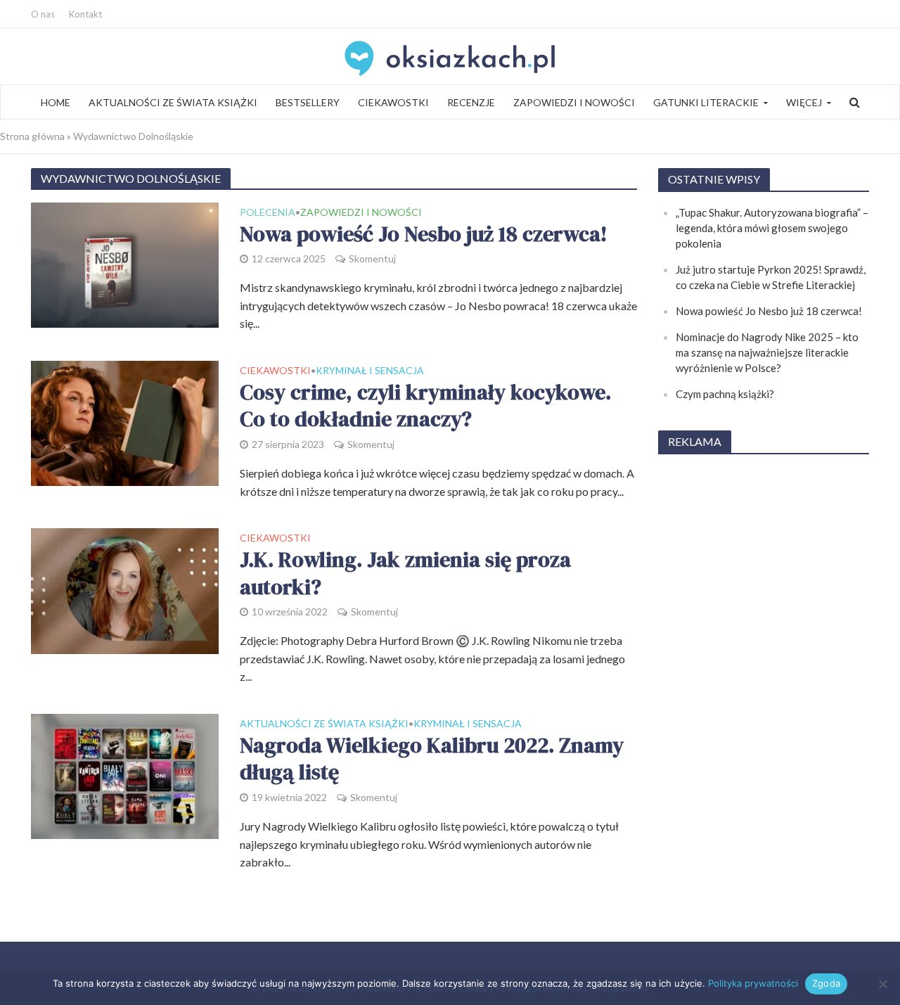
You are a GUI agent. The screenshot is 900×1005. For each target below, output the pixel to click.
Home (55, 102)
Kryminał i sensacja (370, 371)
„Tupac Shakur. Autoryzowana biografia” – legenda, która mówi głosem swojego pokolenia (772, 228)
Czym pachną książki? (725, 394)
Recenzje (471, 102)
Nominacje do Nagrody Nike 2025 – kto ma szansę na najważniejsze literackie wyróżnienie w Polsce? (767, 352)
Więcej (804, 102)
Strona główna (32, 136)
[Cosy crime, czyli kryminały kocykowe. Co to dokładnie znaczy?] (125, 421)
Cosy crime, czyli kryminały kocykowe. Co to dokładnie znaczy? (425, 406)
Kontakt (85, 14)
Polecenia (267, 212)
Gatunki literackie (706, 102)
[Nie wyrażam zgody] (882, 984)
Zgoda (826, 983)
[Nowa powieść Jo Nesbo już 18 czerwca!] (125, 263)
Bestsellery (308, 102)
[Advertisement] (763, 678)
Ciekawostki (393, 102)
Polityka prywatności (753, 983)
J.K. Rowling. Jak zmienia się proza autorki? (405, 573)
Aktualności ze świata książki (173, 102)
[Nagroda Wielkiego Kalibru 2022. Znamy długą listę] (125, 774)
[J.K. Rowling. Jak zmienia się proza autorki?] (125, 589)
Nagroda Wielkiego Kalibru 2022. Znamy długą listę (432, 759)
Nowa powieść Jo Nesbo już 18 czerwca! (424, 234)
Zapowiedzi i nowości (574, 102)
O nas (43, 14)
